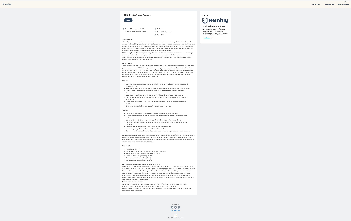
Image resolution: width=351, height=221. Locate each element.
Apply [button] (128, 20)
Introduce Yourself (343, 4)
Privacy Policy (175, 210)
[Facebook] (175, 207)
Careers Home (316, 4)
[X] (179, 207)
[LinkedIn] (172, 207)
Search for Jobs (329, 4)
